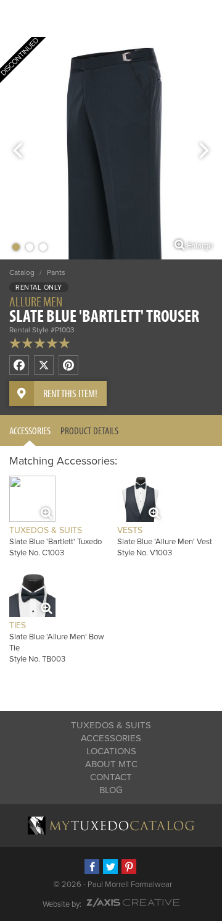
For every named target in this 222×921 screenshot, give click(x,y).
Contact (111, 777)
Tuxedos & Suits (111, 725)
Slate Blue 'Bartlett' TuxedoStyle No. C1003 (55, 541)
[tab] (30, 430)
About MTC (111, 764)
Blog (111, 790)
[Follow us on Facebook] (91, 866)
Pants (56, 272)
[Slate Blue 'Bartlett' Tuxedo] (32, 499)
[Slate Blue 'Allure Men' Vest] (140, 499)
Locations (111, 751)
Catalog (22, 272)
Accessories (30, 430)
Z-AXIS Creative (132, 902)
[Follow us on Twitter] (110, 866)
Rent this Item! (70, 393)
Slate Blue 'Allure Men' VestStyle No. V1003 (164, 541)
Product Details (89, 430)
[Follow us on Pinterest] (128, 866)
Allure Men (35, 301)
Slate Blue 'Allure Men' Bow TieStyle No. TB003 (56, 642)
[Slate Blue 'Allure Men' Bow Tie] (32, 594)
